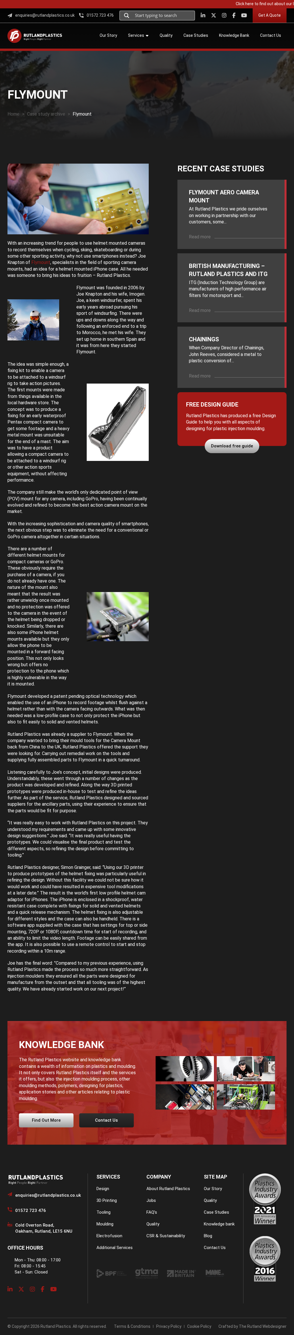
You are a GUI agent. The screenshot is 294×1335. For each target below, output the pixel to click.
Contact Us (215, 1247)
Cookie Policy (199, 1326)
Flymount (40, 262)
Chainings (204, 339)
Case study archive (46, 114)
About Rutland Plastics (168, 1188)
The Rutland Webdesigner (263, 1326)
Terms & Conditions (132, 1326)
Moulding (104, 1224)
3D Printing (106, 1200)
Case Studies (216, 1212)
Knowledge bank (219, 1224)
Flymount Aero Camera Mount (224, 196)
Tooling (103, 1212)
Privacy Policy (168, 1326)
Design (102, 1188)
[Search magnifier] (127, 16)
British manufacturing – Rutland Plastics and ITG (228, 270)
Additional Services (114, 1247)
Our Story (213, 1188)
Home (13, 114)
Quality (152, 1224)
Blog (208, 1235)
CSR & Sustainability (165, 1235)
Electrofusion (109, 1235)
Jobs (151, 1200)
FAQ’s (151, 1212)
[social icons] (203, 15)
